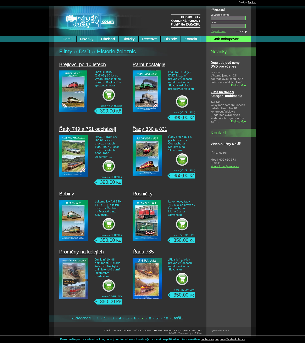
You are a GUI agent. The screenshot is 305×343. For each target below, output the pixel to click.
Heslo (213, 22)
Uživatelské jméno (220, 14)
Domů (68, 39)
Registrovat (218, 31)
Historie (170, 39)
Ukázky (128, 39)
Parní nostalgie (149, 64)
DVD (84, 51)
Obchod (108, 39)
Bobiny (66, 193)
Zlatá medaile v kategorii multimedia (226, 94)
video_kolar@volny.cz (225, 166)
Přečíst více (238, 85)
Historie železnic (116, 51)
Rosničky (142, 193)
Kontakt (190, 39)
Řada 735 (143, 252)
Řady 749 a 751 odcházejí (87, 129)
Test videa (197, 330)
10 (166, 318)
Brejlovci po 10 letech (82, 64)
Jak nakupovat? (227, 39)
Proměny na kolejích (81, 252)
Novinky (86, 39)
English (252, 2)
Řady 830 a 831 (150, 129)
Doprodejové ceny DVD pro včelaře (225, 64)
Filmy (65, 51)
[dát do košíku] (112, 96)
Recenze (149, 39)
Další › (177, 318)
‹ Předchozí (81, 318)
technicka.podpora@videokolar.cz (223, 339)
